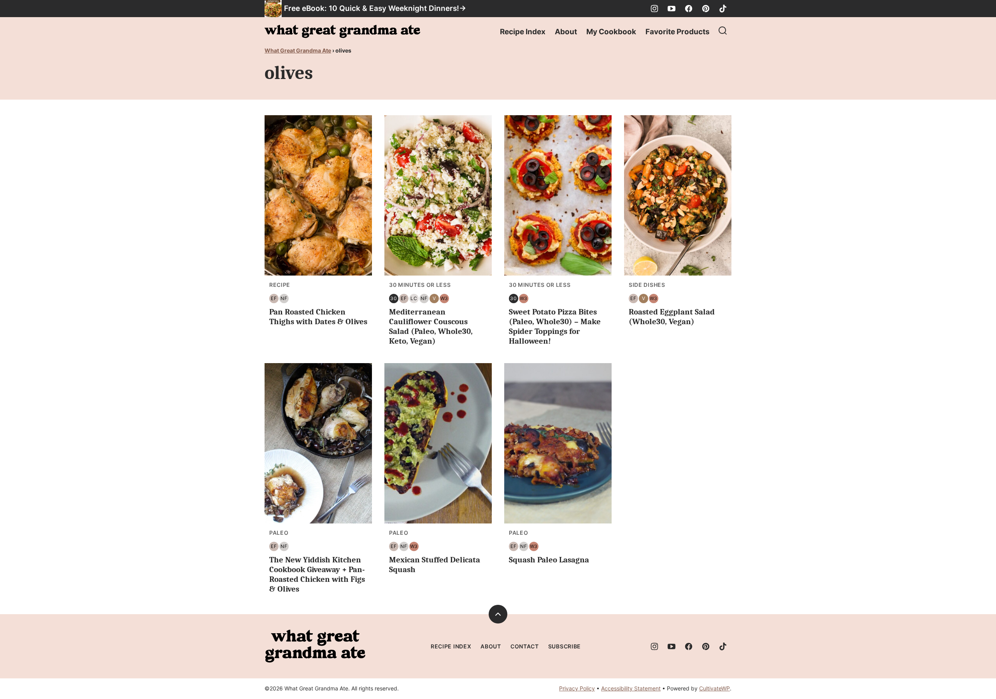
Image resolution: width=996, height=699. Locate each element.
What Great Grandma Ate (298, 50)
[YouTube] (671, 8)
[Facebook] (688, 8)
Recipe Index (522, 31)
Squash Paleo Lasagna (549, 559)
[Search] (722, 30)
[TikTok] (722, 8)
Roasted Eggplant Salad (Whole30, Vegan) (672, 316)
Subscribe (564, 646)
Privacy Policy (577, 688)
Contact (524, 646)
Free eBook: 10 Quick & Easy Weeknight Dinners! (371, 8)
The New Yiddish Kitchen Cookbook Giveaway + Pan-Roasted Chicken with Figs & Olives (317, 574)
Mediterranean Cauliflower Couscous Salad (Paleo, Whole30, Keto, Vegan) (431, 326)
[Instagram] (654, 8)
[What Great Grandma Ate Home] (342, 31)
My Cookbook (611, 31)
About (566, 31)
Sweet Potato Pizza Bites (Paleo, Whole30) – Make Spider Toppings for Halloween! (555, 326)
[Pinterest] (705, 8)
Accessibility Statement (631, 688)
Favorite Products (677, 31)
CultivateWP (714, 688)
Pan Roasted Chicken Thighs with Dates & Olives (318, 316)
